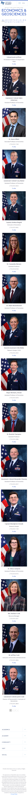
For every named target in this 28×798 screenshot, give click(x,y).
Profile (14, 64)
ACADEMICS (6, 729)
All (3, 20)
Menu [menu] (23, 3)
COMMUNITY (6, 742)
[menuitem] (14, 730)
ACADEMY (5, 736)
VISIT (3, 748)
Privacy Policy (14, 794)
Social (4, 754)
